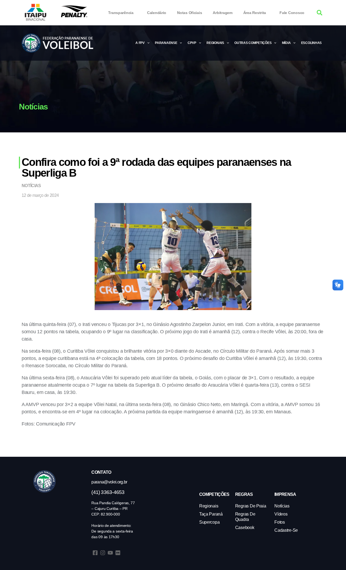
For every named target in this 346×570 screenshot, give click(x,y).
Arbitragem (222, 13)
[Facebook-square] (95, 553)
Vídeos (280, 514)
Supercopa (209, 522)
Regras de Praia (250, 506)
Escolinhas (311, 43)
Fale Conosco (292, 13)
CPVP (192, 43)
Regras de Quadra (245, 517)
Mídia (286, 43)
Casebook (244, 527)
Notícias (31, 185)
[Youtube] (110, 553)
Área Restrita (254, 13)
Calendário (156, 13)
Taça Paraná (211, 514)
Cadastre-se (286, 530)
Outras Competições (252, 43)
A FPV (140, 43)
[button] (319, 12)
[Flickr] (118, 553)
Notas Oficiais (189, 13)
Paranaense (166, 43)
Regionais (215, 43)
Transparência (121, 13)
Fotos (279, 522)
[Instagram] (103, 553)
